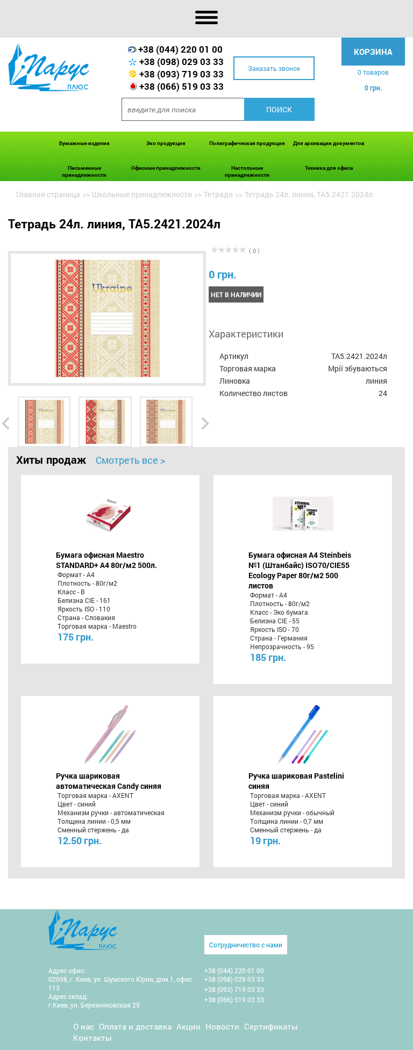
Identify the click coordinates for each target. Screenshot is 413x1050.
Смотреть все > (130, 460)
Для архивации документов (329, 143)
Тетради (218, 194)
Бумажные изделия (84, 143)
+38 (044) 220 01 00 (180, 49)
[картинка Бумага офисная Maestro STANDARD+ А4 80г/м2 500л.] (110, 514)
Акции (188, 1026)
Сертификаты (271, 1026)
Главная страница (48, 194)
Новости (222, 1026)
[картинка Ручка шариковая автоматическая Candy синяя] (110, 735)
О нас (83, 1026)
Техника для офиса (329, 167)
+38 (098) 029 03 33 (181, 61)
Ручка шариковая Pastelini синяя (296, 781)
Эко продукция (166, 143)
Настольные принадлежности (247, 171)
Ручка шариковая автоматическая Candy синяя (108, 781)
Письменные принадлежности (84, 171)
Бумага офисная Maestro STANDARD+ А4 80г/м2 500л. (106, 560)
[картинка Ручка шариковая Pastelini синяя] (303, 735)
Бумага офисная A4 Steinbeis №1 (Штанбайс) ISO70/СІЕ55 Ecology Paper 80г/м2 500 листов (299, 570)
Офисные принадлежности (166, 167)
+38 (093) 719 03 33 (181, 74)
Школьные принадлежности (142, 194)
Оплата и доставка (135, 1026)
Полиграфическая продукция (247, 143)
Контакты (92, 1037)
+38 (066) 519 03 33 (181, 86)
